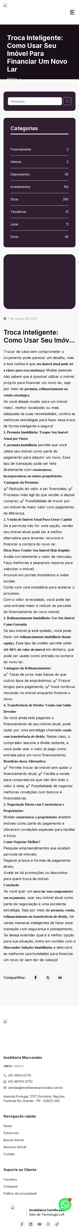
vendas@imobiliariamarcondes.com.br (35, 1087)
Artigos (12, 79)
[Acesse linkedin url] (31, 1224)
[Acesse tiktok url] (57, 1224)
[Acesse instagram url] (48, 1224)
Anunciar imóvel (15, 1147)
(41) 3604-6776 (19, 1075)
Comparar (11, 1186)
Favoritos (10, 1179)
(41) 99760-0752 (20, 1081)
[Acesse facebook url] (22, 1224)
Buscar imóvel (14, 1140)
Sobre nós (11, 1133)
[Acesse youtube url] (39, 1224)
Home (8, 1126)
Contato (9, 1154)
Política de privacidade (20, 1193)
